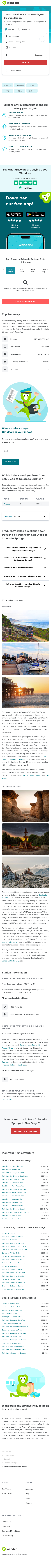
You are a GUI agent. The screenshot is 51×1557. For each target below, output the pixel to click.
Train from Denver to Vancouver (13, 1283)
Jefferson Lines (36, 1045)
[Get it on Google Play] (35, 214)
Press (28, 1498)
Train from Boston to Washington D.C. (15, 1327)
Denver (5, 1062)
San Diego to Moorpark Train (12, 1183)
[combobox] (25, 36)
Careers (29, 1503)
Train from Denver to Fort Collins (14, 1246)
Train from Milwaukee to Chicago (14, 1353)
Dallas (4, 961)
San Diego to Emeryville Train (12, 1166)
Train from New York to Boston (13, 1346)
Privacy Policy (7, 1536)
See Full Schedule (26, 302)
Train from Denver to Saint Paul (13, 1273)
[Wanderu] (10, 3)
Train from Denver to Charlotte (13, 1276)
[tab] (11, 30)
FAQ (7, 91)
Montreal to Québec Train (11, 1307)
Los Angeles (28, 775)
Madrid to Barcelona (9, 1313)
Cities (19, 91)
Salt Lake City (13, 961)
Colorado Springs (10, 1463)
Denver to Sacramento (10, 1240)
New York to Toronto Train (11, 1343)
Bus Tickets (6, 1489)
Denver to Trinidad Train (11, 1253)
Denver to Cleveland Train (11, 1279)
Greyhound (24, 1045)
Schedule (8, 85)
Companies (6, 1526)
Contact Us (6, 1521)
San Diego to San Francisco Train (14, 1192)
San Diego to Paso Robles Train (13, 1186)
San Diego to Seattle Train (11, 1215)
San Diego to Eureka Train (11, 1169)
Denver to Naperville (9, 1266)
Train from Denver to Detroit (12, 1269)
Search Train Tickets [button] (25, 1131)
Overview (20, 85)
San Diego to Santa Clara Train (13, 1196)
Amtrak (7, 504)
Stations (32, 91)
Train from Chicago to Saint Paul (13, 1320)
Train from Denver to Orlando (12, 1259)
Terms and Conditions (11, 1531)
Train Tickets (6, 1452)
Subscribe (10, 462)
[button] (47, 3)
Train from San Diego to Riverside (14, 1189)
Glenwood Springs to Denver (12, 1286)
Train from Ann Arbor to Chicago (14, 1333)
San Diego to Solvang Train (12, 1199)
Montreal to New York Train (12, 1310)
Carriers (32, 85)
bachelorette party (9, 942)
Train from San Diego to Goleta (13, 1173)
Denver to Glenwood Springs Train (14, 1250)
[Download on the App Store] (14, 214)
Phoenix (38, 775)
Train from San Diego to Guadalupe (15, 1176)
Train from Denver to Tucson (12, 1236)
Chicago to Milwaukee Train (12, 1323)
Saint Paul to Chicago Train (11, 1336)
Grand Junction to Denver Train (13, 1289)
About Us (29, 1489)
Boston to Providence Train (12, 1330)
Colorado (7, 1459)
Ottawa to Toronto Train (10, 1303)
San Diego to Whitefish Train (12, 1206)
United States (9, 1455)
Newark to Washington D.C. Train (14, 1340)
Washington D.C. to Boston (12, 1317)
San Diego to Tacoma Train (11, 1219)
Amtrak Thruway (8, 1048)
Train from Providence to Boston (14, 1350)
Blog (27, 1494)
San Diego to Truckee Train (12, 1202)
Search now (7, 1099)
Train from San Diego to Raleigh (13, 1209)
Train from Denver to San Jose (13, 1243)
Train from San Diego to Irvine (13, 1179)
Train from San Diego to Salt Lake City (15, 1212)
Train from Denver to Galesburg (13, 1263)
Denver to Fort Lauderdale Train (13, 1256)
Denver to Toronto (8, 1233)
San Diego (22, 1065)
